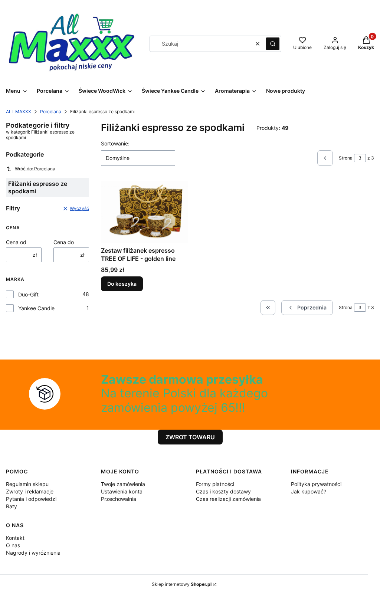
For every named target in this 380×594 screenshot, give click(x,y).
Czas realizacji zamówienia (228, 499)
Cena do (63, 242)
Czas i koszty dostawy (223, 491)
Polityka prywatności (316, 484)
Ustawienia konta (121, 491)
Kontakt (15, 538)
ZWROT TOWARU (190, 437)
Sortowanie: (115, 143)
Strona (346, 158)
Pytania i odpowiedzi (31, 499)
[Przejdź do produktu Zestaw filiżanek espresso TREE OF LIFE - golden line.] (144, 212)
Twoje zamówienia (123, 484)
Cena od (16, 242)
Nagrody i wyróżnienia (33, 552)
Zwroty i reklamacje (29, 491)
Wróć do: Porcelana (35, 168)
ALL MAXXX (18, 111)
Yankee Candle (36, 308)
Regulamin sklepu (27, 484)
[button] (272, 43)
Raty (11, 506)
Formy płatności (215, 484)
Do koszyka (122, 283)
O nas (13, 545)
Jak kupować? (308, 491)
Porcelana (50, 111)
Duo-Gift (28, 294)
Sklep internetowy (182, 584)
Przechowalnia (118, 499)
